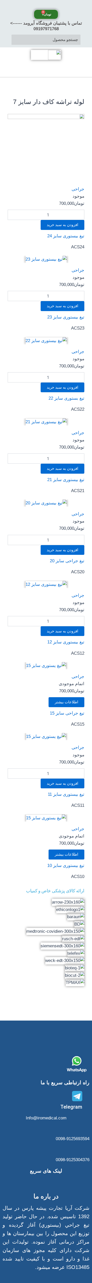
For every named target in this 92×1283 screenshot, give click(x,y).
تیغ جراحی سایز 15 (67, 713)
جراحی (78, 189)
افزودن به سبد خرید (62, 225)
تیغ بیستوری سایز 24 (65, 236)
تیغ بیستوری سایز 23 (65, 317)
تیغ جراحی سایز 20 (67, 560)
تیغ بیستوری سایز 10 (65, 865)
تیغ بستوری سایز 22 (66, 398)
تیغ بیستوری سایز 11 (66, 794)
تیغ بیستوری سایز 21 (65, 479)
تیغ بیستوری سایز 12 (65, 642)
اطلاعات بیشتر (66, 702)
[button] (46, 4)
